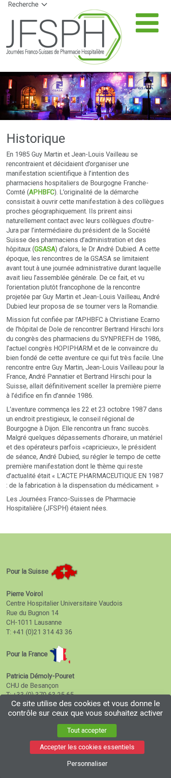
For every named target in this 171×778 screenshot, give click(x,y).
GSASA (44, 249)
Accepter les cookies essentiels (87, 747)
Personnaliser (87, 764)
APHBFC (41, 192)
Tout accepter (87, 730)
